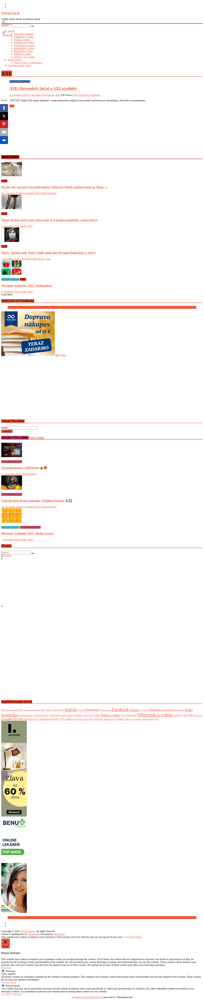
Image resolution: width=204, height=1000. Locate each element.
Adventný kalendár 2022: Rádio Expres (27, 533)
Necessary (10, 971)
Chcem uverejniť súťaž (19, 65)
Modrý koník (90, 715)
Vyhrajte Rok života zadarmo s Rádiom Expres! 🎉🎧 (36, 500)
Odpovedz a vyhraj (155, 714)
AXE (75, 95)
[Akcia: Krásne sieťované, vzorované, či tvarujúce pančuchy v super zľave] (11, 208)
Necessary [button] (6, 967)
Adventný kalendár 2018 (12, 710)
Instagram (155, 709)
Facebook (84, 95)
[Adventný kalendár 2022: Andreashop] (11, 274)
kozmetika (95, 95)
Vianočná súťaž (109, 719)
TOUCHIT (98, 719)
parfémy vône (180, 715)
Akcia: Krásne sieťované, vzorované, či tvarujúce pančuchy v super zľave (49, 220)
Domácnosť (92, 709)
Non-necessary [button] (8, 982)
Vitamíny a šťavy (123, 719)
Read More (136, 937)
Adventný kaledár (10, 279)
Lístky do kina (67, 715)
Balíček (71, 709)
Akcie (4, 181)
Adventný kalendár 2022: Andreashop (26, 285)
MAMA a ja (79, 715)
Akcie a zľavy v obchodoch (28, 62)
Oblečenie (131, 715)
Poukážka (7, 719)
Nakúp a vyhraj (111, 715)
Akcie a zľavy (15, 59)
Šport (156, 719)
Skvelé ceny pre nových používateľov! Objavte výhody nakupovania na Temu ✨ (54, 187)
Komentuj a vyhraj (23, 51)
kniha (189, 709)
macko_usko (53, 95)
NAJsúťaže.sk (10, 13)
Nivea (123, 715)
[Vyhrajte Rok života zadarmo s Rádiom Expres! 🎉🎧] (11, 489)
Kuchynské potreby (25, 715)
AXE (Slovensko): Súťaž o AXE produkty (43, 88)
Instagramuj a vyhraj (24, 48)
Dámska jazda (106, 710)
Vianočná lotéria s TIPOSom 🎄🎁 (24, 467)
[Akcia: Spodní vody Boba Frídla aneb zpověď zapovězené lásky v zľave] (11, 241)
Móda (97, 715)
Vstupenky (136, 719)
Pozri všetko (36, 437)
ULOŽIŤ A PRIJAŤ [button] (11, 994)
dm (83, 710)
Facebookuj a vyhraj (24, 45)
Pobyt (191, 715)
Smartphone (44, 719)
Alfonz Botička (48, 193)
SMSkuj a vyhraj (22, 54)
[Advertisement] (97, 129)
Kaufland (181, 710)
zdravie (144, 719)
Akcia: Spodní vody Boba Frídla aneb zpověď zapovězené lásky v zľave (48, 252)
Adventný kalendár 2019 (34, 710)
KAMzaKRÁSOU (169, 710)
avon (61, 710)
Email (4, 427)
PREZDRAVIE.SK (31, 719)
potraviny (198, 715)
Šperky (151, 719)
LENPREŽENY (54, 715)
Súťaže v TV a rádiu (24, 57)
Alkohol (55, 710)
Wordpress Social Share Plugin (87, 997)
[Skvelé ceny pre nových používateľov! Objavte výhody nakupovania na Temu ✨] (11, 175)
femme (134, 709)
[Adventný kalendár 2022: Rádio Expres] (11, 522)
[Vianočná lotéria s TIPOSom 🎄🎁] (11, 456)
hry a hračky (144, 710)
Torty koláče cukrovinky (82, 719)
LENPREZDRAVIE (41, 715)
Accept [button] (126, 937)
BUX (79, 710)
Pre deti (18, 719)
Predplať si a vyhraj (24, 42)
